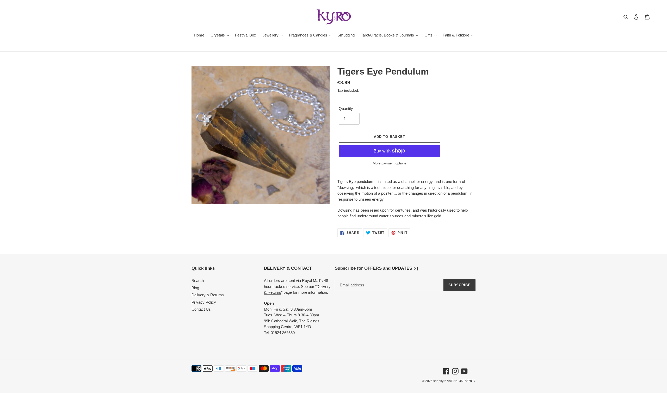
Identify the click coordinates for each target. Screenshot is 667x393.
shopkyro (439, 381)
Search (198, 280)
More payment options (389, 163)
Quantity (346, 108)
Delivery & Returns (208, 295)
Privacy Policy (204, 302)
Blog (195, 288)
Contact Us (201, 309)
